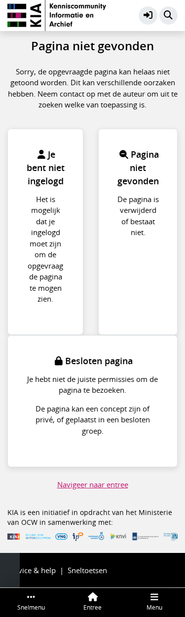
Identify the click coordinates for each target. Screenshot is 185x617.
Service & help (31, 570)
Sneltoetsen (87, 570)
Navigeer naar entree (92, 484)
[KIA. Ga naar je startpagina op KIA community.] (56, 14)
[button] (148, 15)
